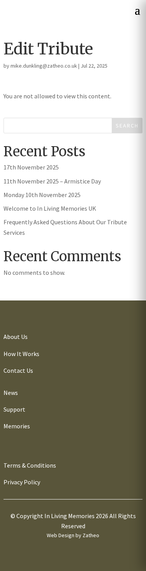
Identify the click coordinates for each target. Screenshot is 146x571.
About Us (16, 337)
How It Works (21, 354)
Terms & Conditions (30, 465)
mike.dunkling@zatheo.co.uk (44, 65)
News (11, 392)
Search (127, 125)
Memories (17, 426)
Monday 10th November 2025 (42, 195)
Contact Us (18, 370)
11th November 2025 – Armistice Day (52, 181)
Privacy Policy (22, 482)
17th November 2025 (31, 167)
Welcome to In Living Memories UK (50, 208)
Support (14, 409)
